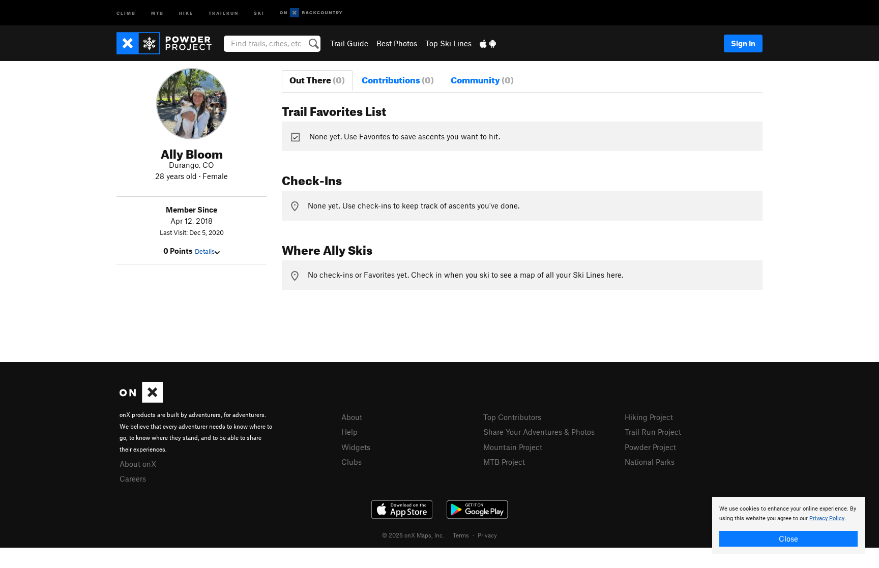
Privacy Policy (826, 518)
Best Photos (396, 43)
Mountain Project (512, 447)
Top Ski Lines (448, 43)
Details (205, 251)
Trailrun (224, 12)
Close (788, 538)
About (351, 417)
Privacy (487, 535)
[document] (788, 525)
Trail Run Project (653, 431)
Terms (461, 535)
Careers (133, 478)
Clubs (351, 461)
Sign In (743, 43)
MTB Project (504, 461)
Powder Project (650, 447)
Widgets (355, 447)
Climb (126, 12)
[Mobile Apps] (488, 43)
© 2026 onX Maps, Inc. (413, 535)
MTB (157, 12)
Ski (259, 12)
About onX (138, 463)
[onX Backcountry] (311, 13)
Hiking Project (649, 417)
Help (349, 431)
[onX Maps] (141, 399)
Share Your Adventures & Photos (539, 431)
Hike (186, 12)
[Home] (169, 43)
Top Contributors (512, 417)
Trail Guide (349, 43)
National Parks (650, 461)
